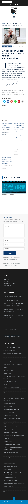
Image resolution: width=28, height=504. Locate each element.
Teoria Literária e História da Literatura (14, 483)
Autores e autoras (8, 370)
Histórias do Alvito (9, 424)
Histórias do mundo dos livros (11, 427)
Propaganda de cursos (9, 464)
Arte (6, 329)
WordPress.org (8, 285)
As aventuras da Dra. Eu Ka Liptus (13, 365)
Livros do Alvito (8, 441)
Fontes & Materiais (9, 412)
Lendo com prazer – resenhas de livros (14, 435)
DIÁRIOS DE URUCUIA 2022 (11, 387)
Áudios (5, 367)
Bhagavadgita (7, 373)
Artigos (5, 359)
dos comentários (9, 283)
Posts (6, 281)
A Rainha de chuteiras (9, 350)
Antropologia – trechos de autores (13, 353)
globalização (13, 329)
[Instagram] (11, 4)
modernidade (18, 333)
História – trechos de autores (11, 421)
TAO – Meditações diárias (10, 480)
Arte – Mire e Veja (8, 356)
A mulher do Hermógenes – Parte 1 (13, 297)
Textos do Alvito (8, 486)
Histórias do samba (9, 430)
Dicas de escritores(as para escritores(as (14, 390)
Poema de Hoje (8, 458)
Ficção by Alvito (8, 406)
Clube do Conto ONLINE (10, 381)
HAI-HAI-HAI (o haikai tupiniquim (12, 418)
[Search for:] (7, 2)
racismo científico (15, 336)
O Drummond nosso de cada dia (12, 444)
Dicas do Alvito (8, 393)
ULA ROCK (6, 489)
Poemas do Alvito (8, 461)
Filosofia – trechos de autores (11, 409)
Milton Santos (8, 333)
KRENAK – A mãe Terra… (8, 195)
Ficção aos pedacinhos (9, 403)
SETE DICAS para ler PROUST (12, 300)
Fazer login (6, 279)
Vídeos (5, 492)
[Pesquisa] (24, 2)
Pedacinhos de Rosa (9, 455)
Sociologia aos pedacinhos (10, 477)
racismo (7, 336)
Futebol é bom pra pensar (10, 415)
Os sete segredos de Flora (11, 452)
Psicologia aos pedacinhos (10, 466)
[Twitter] (15, 4)
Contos (5, 384)
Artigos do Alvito (8, 362)
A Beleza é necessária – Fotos (12, 347)
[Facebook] (17, 4)
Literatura (6, 438)
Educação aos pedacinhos (10, 396)
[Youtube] (13, 4)
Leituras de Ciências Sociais (11, 432)
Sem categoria (7, 469)
